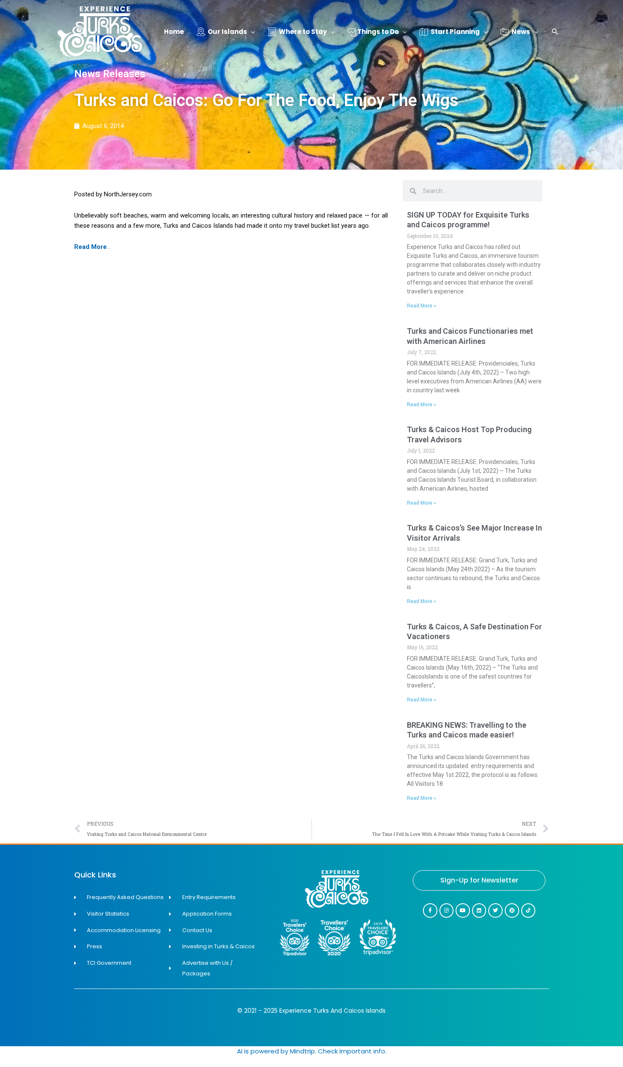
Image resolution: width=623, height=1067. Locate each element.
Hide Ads (589, 1049)
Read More (90, 247)
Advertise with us (589, 1061)
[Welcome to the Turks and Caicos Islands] (99, 31)
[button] (555, 32)
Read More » (421, 306)
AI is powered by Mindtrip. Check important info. (312, 1051)
